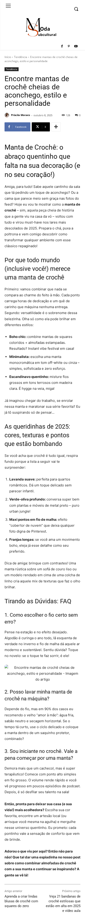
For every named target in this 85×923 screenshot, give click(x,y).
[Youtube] (75, 46)
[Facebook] (62, 46)
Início (8, 57)
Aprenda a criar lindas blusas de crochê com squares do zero (21, 901)
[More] (56, 126)
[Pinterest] (68, 46)
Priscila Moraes (20, 115)
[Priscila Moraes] (7, 115)
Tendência (20, 57)
